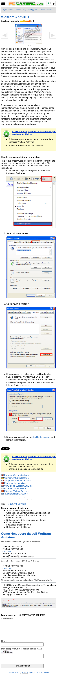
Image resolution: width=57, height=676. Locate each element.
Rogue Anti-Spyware (30, 10)
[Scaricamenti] (7, 134)
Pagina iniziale (8, 10)
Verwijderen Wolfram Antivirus (18, 486)
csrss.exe (7, 551)
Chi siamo (39, 672)
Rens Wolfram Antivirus (15, 488)
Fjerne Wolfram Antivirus (15, 483)
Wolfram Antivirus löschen (16, 478)
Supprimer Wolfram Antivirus (17, 480)
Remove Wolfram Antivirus (16, 475)
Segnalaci (46, 672)
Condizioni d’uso (13, 672)
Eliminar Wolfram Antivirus (16, 491)
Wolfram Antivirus (45, 10)
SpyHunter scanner (41, 437)
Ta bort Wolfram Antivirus (16, 494)
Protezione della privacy (27, 672)
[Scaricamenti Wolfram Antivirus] (7, 459)
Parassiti (18, 10)
